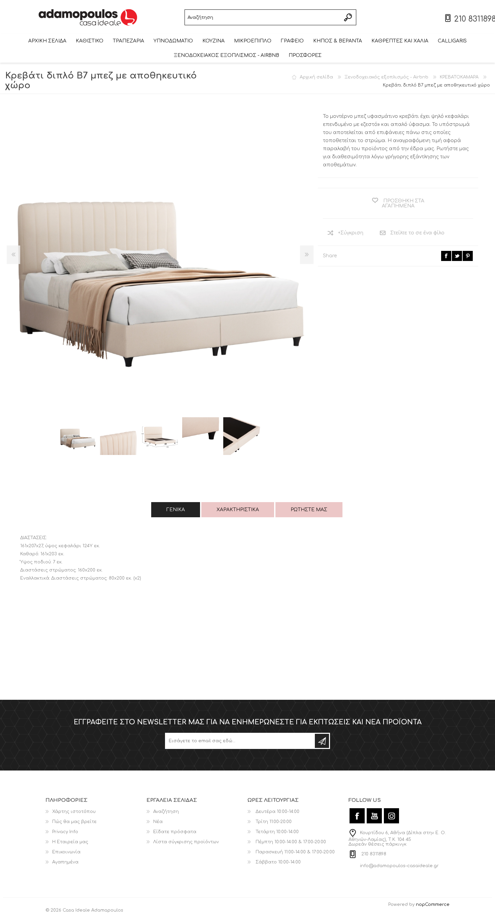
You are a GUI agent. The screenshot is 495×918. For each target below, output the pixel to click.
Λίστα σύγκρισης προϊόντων (186, 842)
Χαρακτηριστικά (238, 509)
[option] (77, 436)
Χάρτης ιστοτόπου (74, 811)
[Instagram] (391, 815)
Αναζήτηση (348, 17)
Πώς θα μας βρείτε (74, 821)
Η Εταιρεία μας (70, 842)
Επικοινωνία (66, 852)
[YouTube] (374, 815)
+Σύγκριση (350, 232)
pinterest (468, 256)
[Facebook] (357, 815)
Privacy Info (65, 831)
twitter (457, 256)
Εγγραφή (322, 741)
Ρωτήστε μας (309, 509)
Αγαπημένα (65, 862)
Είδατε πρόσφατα (174, 831)
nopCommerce (433, 904)
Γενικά (175, 509)
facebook (446, 256)
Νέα (158, 821)
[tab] (175, 509)
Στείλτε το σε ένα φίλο (417, 232)
